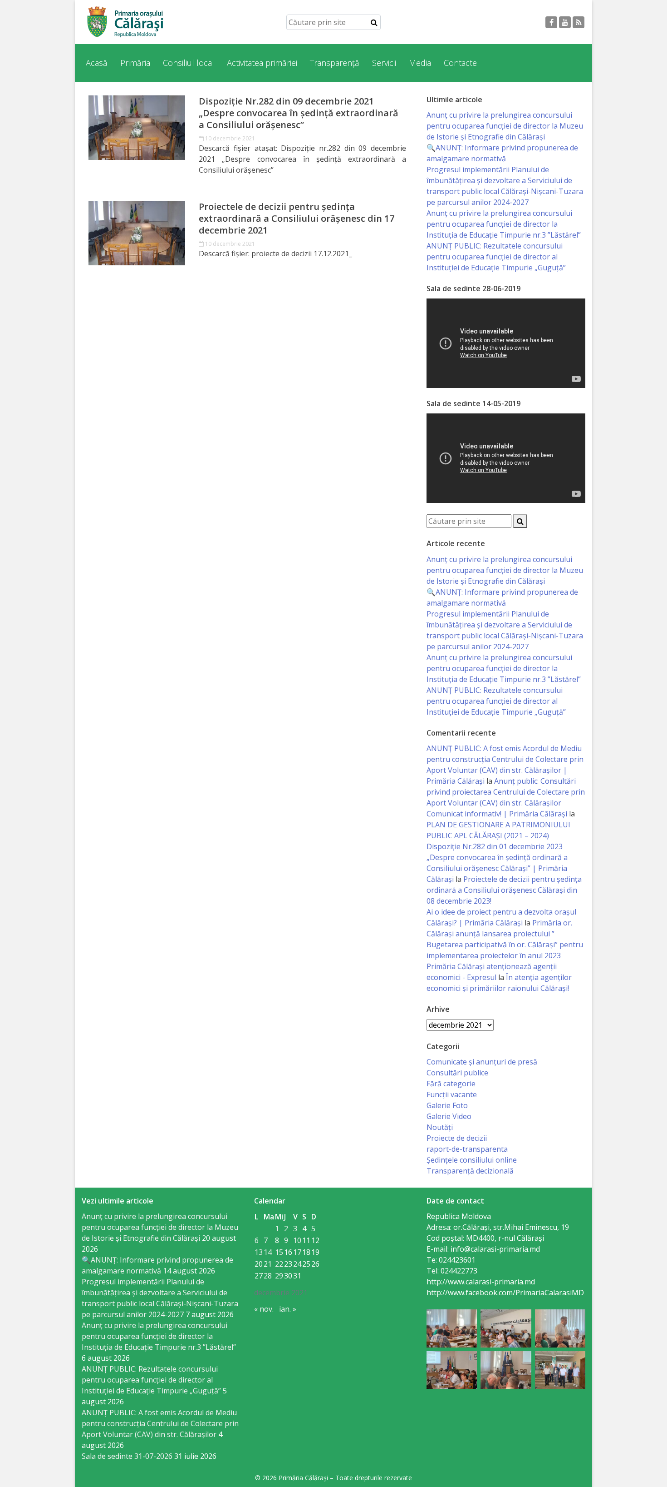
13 (259, 1252)
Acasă (97, 62)
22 (279, 1264)
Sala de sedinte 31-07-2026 (127, 1456)
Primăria (135, 62)
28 (268, 1276)
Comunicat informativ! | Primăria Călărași (497, 814)
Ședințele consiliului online (472, 1160)
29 (279, 1276)
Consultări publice (457, 1073)
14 (268, 1252)
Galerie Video (449, 1116)
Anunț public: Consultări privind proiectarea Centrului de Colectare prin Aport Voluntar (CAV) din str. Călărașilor (506, 792)
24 (297, 1264)
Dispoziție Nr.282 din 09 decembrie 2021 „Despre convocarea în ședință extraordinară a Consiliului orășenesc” (298, 113)
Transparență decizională (470, 1171)
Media (420, 62)
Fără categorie (451, 1084)
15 (279, 1252)
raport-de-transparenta (467, 1149)
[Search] (374, 22)
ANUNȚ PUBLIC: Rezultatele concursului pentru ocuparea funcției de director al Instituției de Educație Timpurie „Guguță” (496, 257)
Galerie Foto (447, 1105)
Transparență (334, 62)
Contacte (460, 62)
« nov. (264, 1309)
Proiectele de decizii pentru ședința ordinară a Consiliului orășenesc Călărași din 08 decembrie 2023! (504, 890)
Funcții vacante (452, 1094)
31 (297, 1276)
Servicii (384, 62)
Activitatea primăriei (262, 62)
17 (297, 1252)
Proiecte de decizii (457, 1138)
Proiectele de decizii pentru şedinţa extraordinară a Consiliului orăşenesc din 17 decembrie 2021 (296, 218)
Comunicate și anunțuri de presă (482, 1062)
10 (297, 1240)
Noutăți (440, 1127)
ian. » (287, 1309)
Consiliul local (188, 62)
